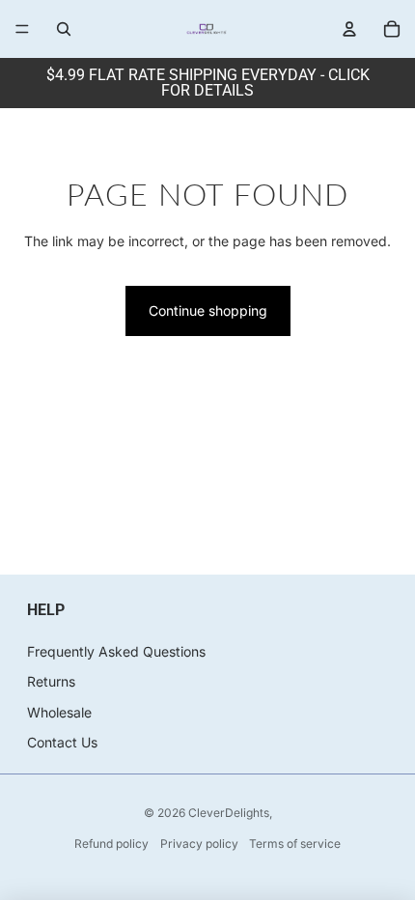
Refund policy (111, 843)
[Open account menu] (349, 29)
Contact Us (62, 742)
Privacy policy (199, 843)
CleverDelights (228, 812)
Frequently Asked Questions (116, 651)
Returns (51, 681)
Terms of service (295, 843)
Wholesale (59, 712)
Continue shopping (208, 310)
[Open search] (63, 29)
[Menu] (22, 29)
